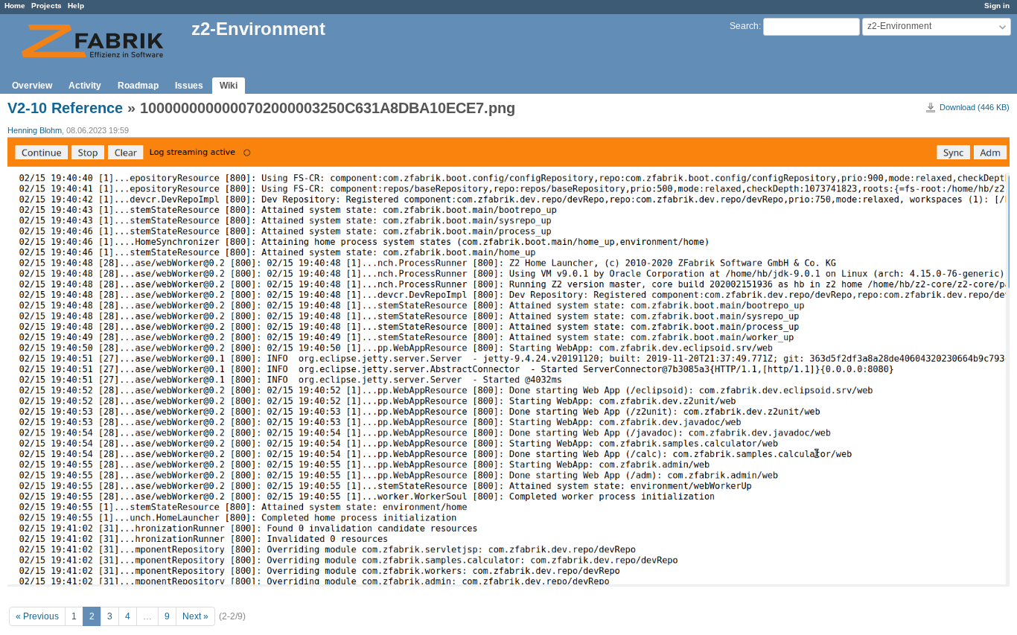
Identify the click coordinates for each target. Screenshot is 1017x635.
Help (76, 5)
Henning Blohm (34, 130)
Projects (46, 5)
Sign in (997, 5)
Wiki (228, 85)
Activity (84, 85)
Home (14, 5)
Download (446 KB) (975, 107)
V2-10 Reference (65, 108)
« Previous (37, 616)
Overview (32, 85)
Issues (189, 85)
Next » (195, 616)
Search (744, 26)
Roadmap (138, 85)
